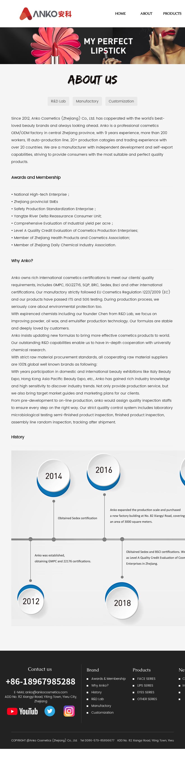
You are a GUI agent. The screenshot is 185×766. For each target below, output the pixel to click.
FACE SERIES (146, 678)
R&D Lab (58, 101)
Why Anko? (100, 685)
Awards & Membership (108, 678)
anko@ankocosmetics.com (46, 692)
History (96, 692)
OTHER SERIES (147, 699)
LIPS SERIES (145, 685)
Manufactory (87, 101)
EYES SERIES (145, 692)
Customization (121, 101)
